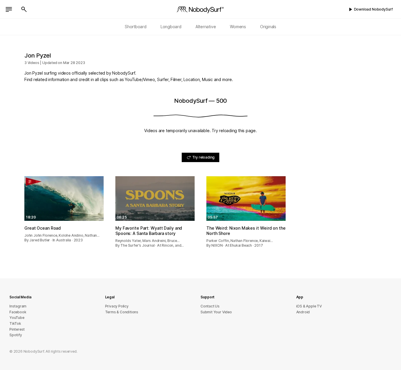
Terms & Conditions (122, 312)
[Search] (24, 9)
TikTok (15, 323)
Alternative (206, 26)
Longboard (171, 26)
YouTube (16, 317)
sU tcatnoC (210, 306)
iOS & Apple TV (309, 306)
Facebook (17, 312)
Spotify (15, 335)
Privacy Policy (117, 306)
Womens (238, 26)
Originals (268, 26)
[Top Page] (200, 9)
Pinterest (17, 329)
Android (303, 312)
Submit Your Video (216, 312)
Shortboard (135, 26)
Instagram (17, 306)
